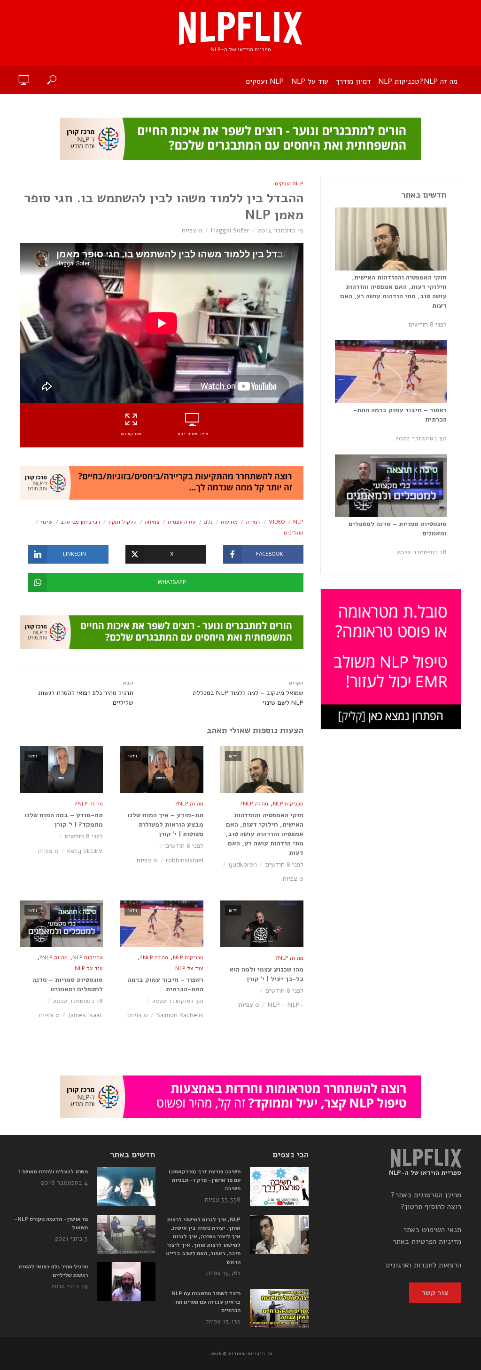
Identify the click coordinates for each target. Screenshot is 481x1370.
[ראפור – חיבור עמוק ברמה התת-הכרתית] (391, 371)
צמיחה (152, 522)
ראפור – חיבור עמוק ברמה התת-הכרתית (165, 984)
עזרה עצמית (182, 522)
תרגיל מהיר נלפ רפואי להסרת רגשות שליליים (53, 1271)
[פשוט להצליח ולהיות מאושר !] (126, 1186)
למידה (253, 522)
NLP (298, 522)
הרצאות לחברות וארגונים (423, 1265)
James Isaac (85, 1015)
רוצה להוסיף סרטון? (431, 1207)
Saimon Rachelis (179, 1015)
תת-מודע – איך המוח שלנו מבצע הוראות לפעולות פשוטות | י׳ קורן (165, 824)
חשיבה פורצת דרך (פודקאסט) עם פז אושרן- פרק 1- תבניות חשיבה (204, 1180)
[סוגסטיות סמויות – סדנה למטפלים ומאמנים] (391, 486)
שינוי (46, 522)
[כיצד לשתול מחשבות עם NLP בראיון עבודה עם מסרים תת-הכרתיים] (279, 1308)
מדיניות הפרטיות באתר (427, 1241)
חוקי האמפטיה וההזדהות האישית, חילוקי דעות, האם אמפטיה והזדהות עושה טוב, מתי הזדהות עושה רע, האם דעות (264, 834)
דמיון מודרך (353, 81)
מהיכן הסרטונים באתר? (426, 1195)
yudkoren (243, 864)
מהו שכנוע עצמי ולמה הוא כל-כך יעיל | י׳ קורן (266, 974)
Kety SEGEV (85, 850)
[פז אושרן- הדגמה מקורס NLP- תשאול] (126, 1234)
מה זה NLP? (438, 81)
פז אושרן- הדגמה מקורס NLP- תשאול (51, 1223)
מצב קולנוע (131, 433)
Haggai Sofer (230, 230)
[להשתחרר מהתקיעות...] (161, 482)
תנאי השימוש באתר (432, 1230)
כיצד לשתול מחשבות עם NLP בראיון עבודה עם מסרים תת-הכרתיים (205, 1302)
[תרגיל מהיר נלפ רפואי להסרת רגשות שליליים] (126, 1281)
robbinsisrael (184, 860)
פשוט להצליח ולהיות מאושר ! (53, 1171)
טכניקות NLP (398, 81)
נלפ (208, 522)
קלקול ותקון (122, 522)
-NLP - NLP (285, 1004)
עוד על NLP (309, 81)
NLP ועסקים (265, 81)
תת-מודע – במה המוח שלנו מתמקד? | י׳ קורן (63, 820)
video (277, 522)
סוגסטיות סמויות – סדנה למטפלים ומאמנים (67, 984)
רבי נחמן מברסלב (80, 522)
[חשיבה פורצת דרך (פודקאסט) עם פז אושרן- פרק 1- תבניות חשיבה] (279, 1186)
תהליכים (293, 532)
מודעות (229, 522)
